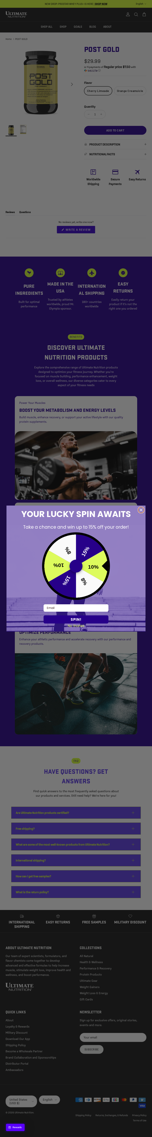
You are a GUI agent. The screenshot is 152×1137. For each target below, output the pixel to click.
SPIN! (76, 619)
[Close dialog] (141, 510)
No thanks (76, 625)
